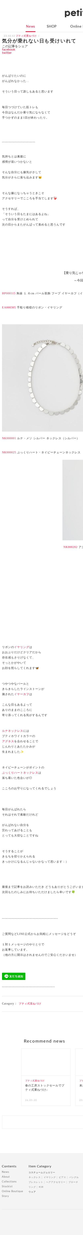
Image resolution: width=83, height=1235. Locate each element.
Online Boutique (12, 1191)
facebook (8, 49)
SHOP (52, 26)
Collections (9, 1181)
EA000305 (9, 307)
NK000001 (9, 438)
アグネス (8, 741)
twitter (7, 52)
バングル (74, 1177)
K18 (41, 1187)
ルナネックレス (12, 730)
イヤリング (21, 647)
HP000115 (9, 293)
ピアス (62, 1177)
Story (5, 1196)
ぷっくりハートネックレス (20, 772)
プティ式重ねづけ (30, 1003)
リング (32, 1187)
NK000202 (70, 547)
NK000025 (9, 452)
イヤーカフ (21, 694)
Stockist (7, 1186)
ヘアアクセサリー (55, 1182)
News (30, 26)
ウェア (32, 1192)
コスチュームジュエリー (42, 1172)
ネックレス (35, 1177)
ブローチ (73, 1182)
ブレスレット (36, 1182)
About (6, 1177)
